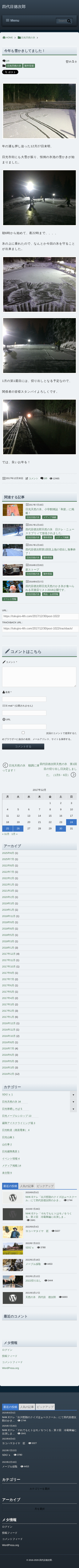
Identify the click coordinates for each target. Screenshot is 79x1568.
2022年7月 (8, 871)
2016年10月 (9, 1036)
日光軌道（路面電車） (15, 1130)
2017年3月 (8, 1004)
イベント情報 (9, 599)
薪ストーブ (32, 569)
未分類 (7, 1172)
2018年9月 (8, 922)
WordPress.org (10, 1368)
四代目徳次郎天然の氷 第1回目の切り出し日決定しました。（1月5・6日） (58, 769)
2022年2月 (8, 878)
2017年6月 (8, 985)
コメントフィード (12, 1362)
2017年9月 (8, 972)
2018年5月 (8, 935)
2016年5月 (8, 1061)
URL (8, 719)
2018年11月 (8, 916)
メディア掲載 (49, 517)
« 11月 (5, 833)
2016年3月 (8, 1067)
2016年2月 (8, 1073)
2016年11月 (8, 1029)
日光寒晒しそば (12, 1108)
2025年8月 (8, 853)
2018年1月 (8, 947)
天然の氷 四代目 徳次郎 (40, 1297)
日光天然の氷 (14, 66)
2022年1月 (8, 884)
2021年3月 (8, 890)
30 (60, 828)
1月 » (15, 833)
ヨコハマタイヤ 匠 (37, 1231)
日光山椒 (8, 1137)
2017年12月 (9, 953)
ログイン (7, 1349)
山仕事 (7, 1144)
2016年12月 (9, 1023)
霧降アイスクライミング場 (18, 1123)
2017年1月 (8, 1016)
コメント (33, 478)
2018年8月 (8, 928)
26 (18, 828)
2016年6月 (8, 1054)
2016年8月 (8, 1042)
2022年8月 (8, 865)
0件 (7, 61)
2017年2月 (8, 1010)
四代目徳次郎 (14, 6)
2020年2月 (8, 897)
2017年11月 (8, 960)
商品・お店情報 (50, 594)
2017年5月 (8, 991)
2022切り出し (33, 1280)
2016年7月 (8, 1048)
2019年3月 (8, 903)
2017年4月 (8, 998)
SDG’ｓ (7, 1094)
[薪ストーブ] (13, 574)
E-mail (9, 706)
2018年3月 (8, 941)
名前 (7, 692)
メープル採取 (33, 1264)
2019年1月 (8, 909)
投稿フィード (9, 1356)
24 (71, 822)
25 (7, 828)
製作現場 (29, 66)
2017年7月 (8, 979)
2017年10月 (9, 966)
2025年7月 (8, 859)
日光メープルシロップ (16, 1115)
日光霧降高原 (10, 1151)
